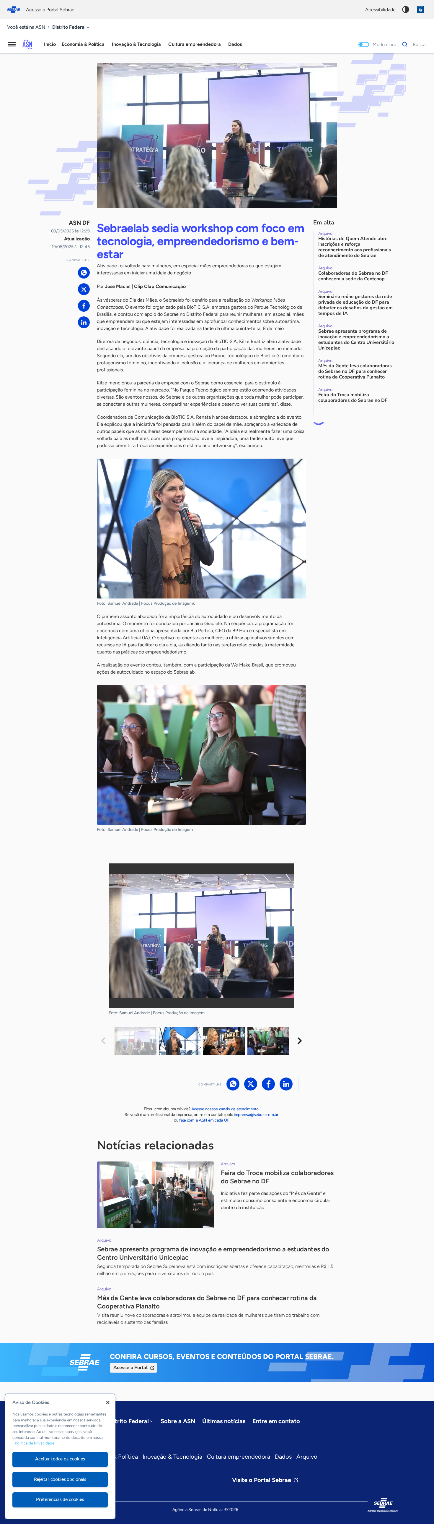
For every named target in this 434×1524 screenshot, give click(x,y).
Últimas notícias (223, 1421)
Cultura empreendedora (238, 1456)
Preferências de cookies (60, 1499)
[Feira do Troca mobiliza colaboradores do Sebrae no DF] (155, 1194)
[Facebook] (84, 306)
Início (50, 44)
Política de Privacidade (34, 1443)
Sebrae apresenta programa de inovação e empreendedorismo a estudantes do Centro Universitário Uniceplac (213, 1253)
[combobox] (71, 27)
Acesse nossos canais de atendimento (225, 1109)
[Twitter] (84, 289)
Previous (103, 1041)
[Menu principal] (12, 44)
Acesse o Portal (130, 1367)
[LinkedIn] (84, 322)
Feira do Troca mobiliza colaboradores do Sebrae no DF (277, 1177)
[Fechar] (107, 1402)
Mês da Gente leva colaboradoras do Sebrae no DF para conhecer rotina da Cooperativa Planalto (207, 1302)
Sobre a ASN (178, 1421)
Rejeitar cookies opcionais (60, 1479)
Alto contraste (405, 9)
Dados (283, 1456)
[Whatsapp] (84, 273)
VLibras (420, 9)
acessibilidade (380, 9)
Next (299, 1041)
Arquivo (306, 1456)
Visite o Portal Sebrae (261, 1480)
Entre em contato (276, 1421)
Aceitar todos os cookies (60, 1459)
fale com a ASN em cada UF (204, 1120)
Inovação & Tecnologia (172, 1456)
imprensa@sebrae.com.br (256, 1114)
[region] (60, 1456)
